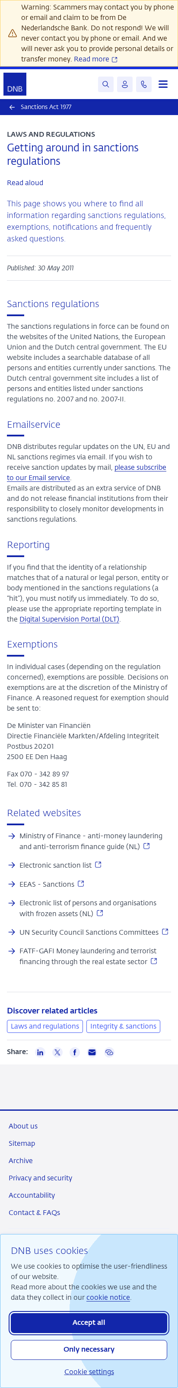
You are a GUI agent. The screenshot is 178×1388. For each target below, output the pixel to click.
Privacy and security (40, 1178)
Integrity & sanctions (123, 1026)
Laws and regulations (45, 1026)
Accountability (32, 1195)
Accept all (89, 1323)
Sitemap (22, 1143)
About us (23, 1126)
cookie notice (108, 1297)
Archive (21, 1161)
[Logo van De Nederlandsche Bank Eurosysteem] (14, 84)
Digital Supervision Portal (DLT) (69, 619)
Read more (92, 59)
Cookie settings (89, 1372)
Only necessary (89, 1349)
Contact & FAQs (34, 1212)
